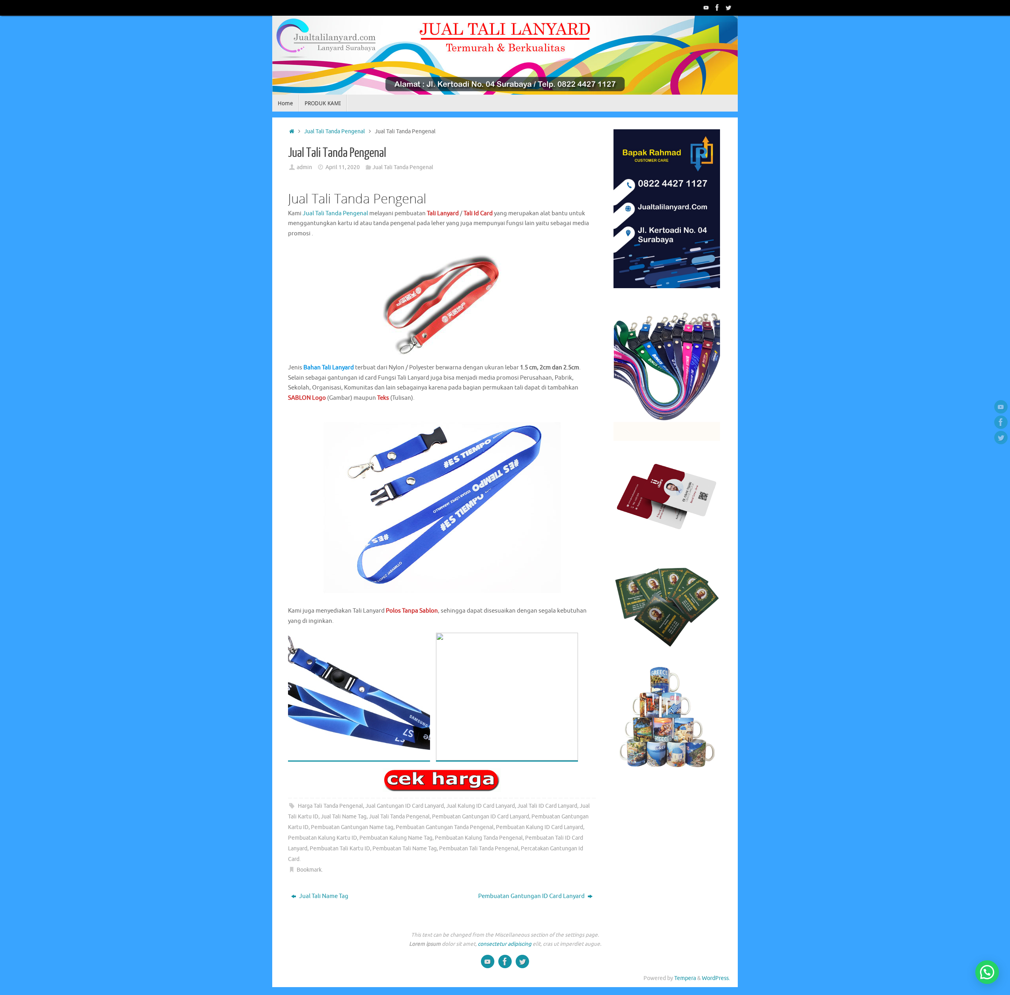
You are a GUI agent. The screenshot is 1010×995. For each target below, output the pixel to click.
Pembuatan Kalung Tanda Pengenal (479, 838)
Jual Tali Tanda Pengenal (334, 131)
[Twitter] (728, 7)
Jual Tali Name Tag (344, 816)
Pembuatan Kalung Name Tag (395, 838)
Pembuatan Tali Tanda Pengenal (478, 848)
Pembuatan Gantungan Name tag (352, 827)
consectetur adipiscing (504, 944)
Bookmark (309, 869)
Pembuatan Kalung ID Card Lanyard (539, 827)
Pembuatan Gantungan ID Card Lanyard (480, 816)
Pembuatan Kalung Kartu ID (322, 838)
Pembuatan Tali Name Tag (404, 848)
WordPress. (716, 978)
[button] (987, 972)
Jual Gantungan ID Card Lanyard (404, 806)
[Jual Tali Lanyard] (706, 7)
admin (304, 167)
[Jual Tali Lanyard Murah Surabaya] (717, 7)
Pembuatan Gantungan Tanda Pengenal (445, 827)
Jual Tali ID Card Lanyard (547, 806)
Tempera (685, 978)
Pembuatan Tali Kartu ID (340, 848)
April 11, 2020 (342, 167)
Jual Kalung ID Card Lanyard (480, 806)
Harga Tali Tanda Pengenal (330, 806)
